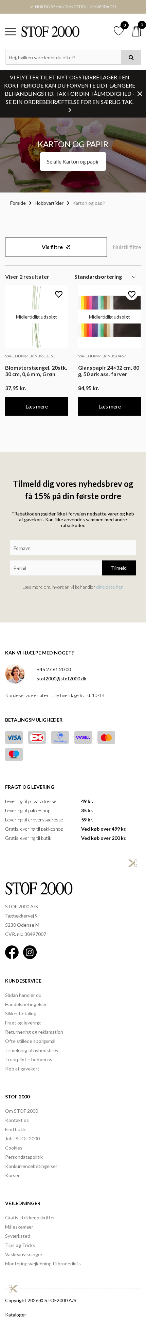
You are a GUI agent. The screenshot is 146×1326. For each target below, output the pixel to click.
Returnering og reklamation (34, 1032)
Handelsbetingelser (26, 1004)
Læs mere (36, 406)
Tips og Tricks (20, 1245)
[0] (136, 31)
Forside (18, 203)
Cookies (13, 1148)
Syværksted (17, 1236)
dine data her (109, 587)
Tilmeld (119, 568)
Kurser (12, 1175)
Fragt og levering (23, 1023)
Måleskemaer (19, 1227)
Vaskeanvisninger (23, 1254)
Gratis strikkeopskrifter (30, 1217)
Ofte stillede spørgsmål (30, 1041)
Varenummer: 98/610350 (30, 355)
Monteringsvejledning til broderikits (43, 1263)
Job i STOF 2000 (22, 1138)
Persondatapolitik (24, 1157)
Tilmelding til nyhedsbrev (31, 1050)
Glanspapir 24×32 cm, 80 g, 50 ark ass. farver (108, 370)
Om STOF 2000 (21, 1111)
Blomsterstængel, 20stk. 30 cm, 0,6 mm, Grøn (36, 370)
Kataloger (15, 1314)
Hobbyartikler (49, 203)
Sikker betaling (20, 1013)
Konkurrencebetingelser (31, 1166)
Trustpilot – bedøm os (28, 1059)
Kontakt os (17, 1120)
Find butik (15, 1129)
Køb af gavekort (22, 1068)
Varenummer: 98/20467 (102, 355)
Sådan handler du (23, 995)
